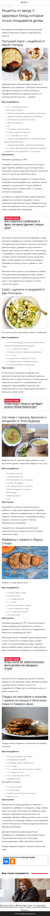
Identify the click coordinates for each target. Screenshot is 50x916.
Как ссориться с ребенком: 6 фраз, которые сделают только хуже (24, 224)
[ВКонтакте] (6, 861)
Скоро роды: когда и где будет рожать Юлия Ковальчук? (23, 405)
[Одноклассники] (12, 861)
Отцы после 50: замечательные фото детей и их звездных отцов (24, 665)
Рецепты (8, 6)
